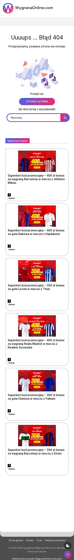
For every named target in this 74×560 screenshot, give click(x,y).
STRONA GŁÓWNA (37, 101)
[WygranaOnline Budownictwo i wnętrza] (29, 8)
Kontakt (30, 540)
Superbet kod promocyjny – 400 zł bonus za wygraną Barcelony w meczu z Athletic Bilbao (36, 179)
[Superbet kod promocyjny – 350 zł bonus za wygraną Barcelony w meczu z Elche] (37, 435)
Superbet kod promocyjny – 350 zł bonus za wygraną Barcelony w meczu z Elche (36, 451)
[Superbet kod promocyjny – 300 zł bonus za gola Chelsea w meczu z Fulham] (37, 380)
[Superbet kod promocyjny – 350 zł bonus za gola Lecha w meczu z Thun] (37, 271)
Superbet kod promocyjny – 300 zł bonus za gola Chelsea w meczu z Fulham (36, 396)
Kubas (12, 198)
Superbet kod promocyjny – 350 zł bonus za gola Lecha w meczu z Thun (36, 287)
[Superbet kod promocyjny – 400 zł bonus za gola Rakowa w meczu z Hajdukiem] (37, 216)
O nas (39, 540)
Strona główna (16, 540)
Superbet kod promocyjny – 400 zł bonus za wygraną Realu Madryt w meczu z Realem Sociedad (36, 343)
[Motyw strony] (67, 545)
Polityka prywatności (55, 540)
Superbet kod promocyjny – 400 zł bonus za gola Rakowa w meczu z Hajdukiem (36, 232)
